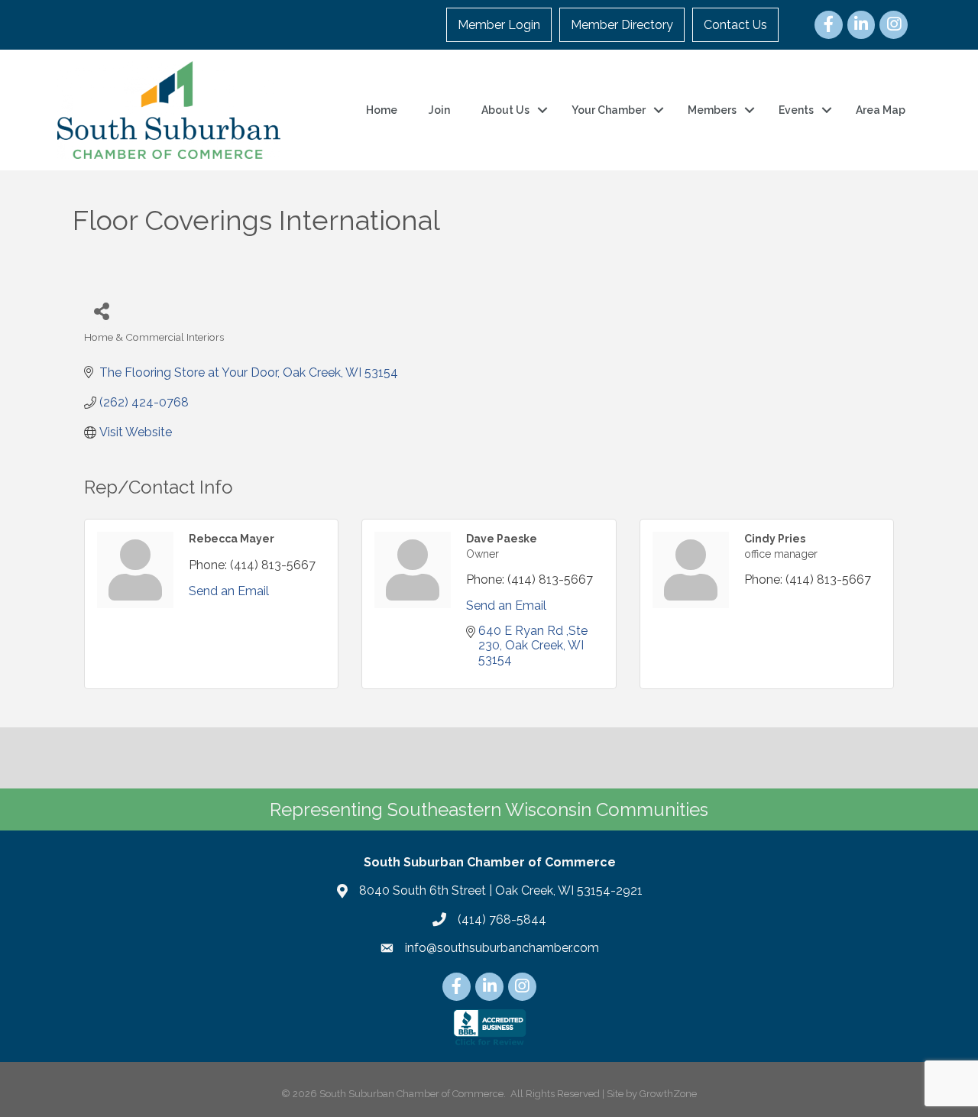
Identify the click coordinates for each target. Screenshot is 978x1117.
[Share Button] (101, 310)
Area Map (880, 110)
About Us (505, 110)
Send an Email (229, 591)
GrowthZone (668, 1093)
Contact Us (735, 25)
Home (381, 110)
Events (796, 110)
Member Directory (622, 25)
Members (712, 110)
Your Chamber (609, 110)
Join (439, 110)
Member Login (499, 25)
